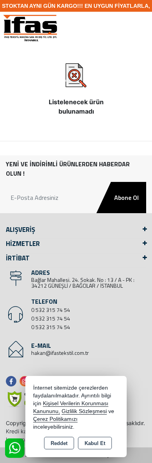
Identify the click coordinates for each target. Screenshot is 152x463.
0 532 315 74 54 (50, 310)
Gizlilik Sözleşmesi (84, 411)
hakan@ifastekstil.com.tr (60, 353)
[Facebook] (12, 381)
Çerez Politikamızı (55, 419)
